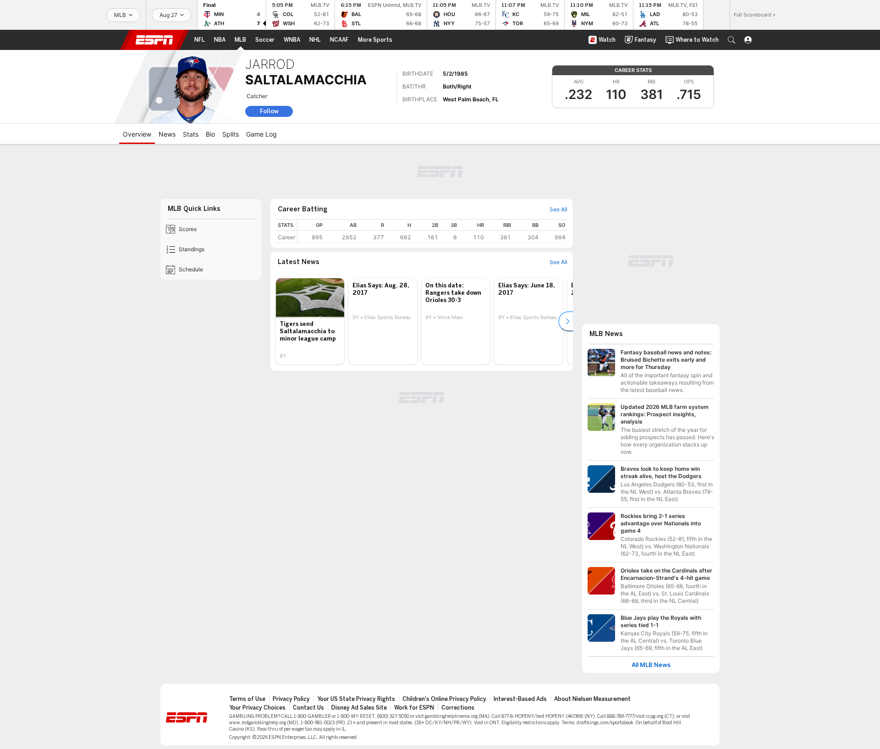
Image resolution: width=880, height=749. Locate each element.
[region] (432, 231)
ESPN (154, 40)
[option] (310, 321)
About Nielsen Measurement (592, 699)
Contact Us (308, 708)
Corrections (457, 708)
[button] (731, 40)
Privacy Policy (291, 699)
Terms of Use (247, 699)
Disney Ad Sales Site (359, 708)
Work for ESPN (414, 708)
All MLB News (651, 664)
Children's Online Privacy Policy (444, 699)
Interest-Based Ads (520, 699)
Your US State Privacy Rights (356, 699)
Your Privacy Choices (257, 708)
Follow (269, 111)
